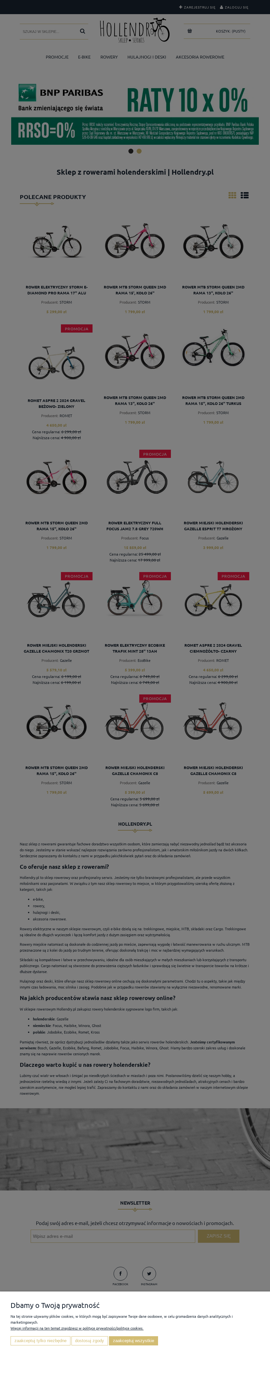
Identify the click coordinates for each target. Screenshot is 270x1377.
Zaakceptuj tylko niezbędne (40, 1341)
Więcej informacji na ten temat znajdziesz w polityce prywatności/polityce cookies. (77, 1328)
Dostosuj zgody (89, 1341)
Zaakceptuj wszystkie (133, 1341)
